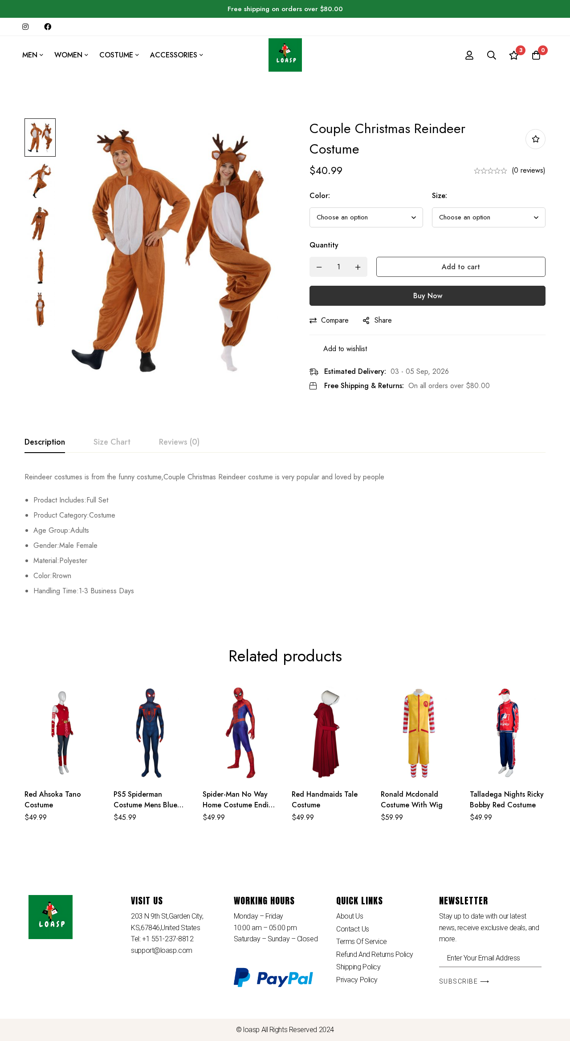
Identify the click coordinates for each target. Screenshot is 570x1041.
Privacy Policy (357, 980)
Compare (335, 320)
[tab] (44, 442)
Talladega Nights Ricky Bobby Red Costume (507, 799)
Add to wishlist (535, 139)
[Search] (491, 55)
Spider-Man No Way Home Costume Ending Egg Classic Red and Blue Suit (240, 810)
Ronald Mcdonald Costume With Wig (412, 799)
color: (319, 195)
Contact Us (352, 929)
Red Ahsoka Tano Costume (52, 799)
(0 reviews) (529, 170)
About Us (349, 916)
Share (383, 320)
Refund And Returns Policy (374, 954)
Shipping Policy (358, 967)
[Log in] (469, 55)
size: (439, 195)
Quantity (323, 245)
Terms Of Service (361, 941)
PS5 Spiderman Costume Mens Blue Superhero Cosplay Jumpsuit (145, 810)
